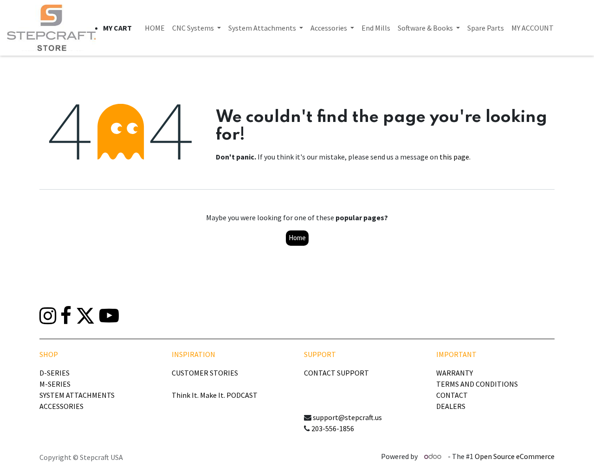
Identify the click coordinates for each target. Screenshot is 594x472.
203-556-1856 (332, 428)
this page (454, 156)
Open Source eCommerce (515, 456)
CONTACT (452, 395)
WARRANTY (454, 372)
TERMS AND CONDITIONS (477, 384)
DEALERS (450, 406)
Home (297, 237)
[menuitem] (154, 28)
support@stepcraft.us (347, 417)
